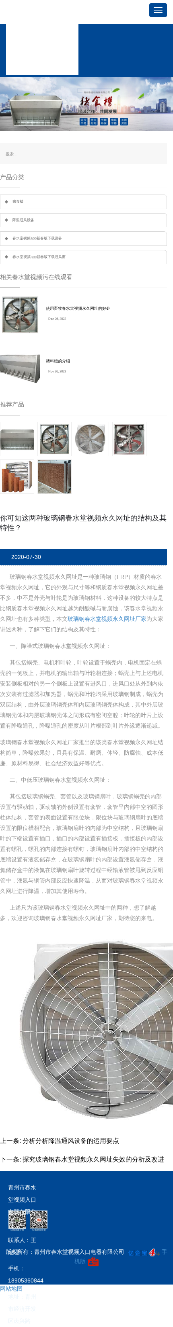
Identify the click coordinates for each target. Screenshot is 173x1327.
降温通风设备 (23, 220)
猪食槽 (17, 201)
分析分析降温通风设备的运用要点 (71, 1140)
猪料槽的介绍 (58, 361)
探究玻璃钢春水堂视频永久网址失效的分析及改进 (93, 1159)
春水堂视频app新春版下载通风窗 (39, 257)
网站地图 (11, 1288)
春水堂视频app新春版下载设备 (37, 238)
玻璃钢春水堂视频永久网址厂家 (107, 619)
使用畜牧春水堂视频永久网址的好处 (78, 308)
